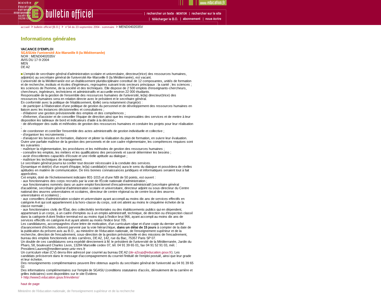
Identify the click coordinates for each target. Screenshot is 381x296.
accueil (25, 27)
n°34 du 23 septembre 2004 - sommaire (89, 27)
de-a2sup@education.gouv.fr (150, 252)
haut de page (30, 284)
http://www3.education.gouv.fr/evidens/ (51, 277)
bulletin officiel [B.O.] (47, 27)
